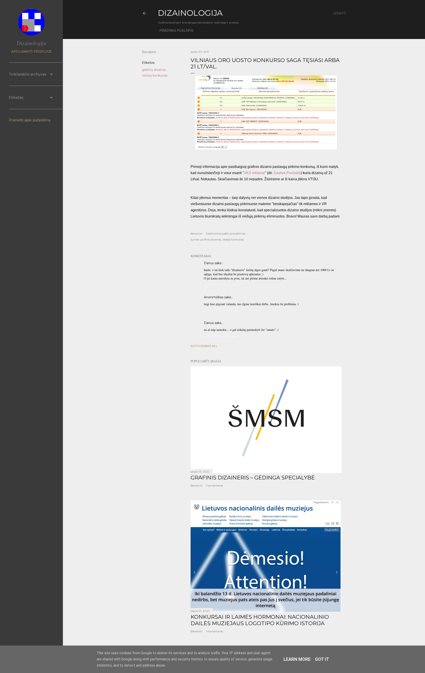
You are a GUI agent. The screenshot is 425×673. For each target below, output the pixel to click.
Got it (322, 659)
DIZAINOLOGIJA (190, 13)
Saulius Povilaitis (287, 173)
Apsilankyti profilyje (31, 52)
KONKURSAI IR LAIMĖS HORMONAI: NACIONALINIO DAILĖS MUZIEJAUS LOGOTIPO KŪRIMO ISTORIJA (260, 620)
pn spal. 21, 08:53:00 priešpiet (223, 284)
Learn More (297, 659)
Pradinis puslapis (176, 31)
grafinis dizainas (154, 70)
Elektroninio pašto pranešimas (225, 233)
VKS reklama (254, 173)
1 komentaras (214, 485)
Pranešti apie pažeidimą (29, 120)
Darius (209, 263)
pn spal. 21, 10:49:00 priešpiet (222, 310)
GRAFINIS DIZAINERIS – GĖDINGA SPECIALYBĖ (253, 477)
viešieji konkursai (154, 76)
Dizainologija (31, 43)
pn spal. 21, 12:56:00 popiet (221, 336)
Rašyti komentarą (204, 346)
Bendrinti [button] (149, 52)
